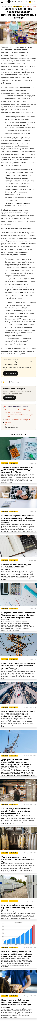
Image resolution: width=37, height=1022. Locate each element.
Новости (5, 463)
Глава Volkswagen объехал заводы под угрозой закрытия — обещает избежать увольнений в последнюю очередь (18, 519)
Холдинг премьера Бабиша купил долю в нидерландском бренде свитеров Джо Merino (17, 469)
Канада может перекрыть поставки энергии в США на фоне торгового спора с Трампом (18, 665)
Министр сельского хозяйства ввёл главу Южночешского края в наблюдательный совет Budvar (18, 713)
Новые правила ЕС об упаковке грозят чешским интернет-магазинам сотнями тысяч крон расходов (16, 1003)
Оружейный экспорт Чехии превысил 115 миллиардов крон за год (17, 859)
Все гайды (8, 422)
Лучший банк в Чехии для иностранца (17, 420)
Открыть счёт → (10, 373)
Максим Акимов (31, 6)
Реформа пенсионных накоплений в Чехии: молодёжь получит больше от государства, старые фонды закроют (18, 616)
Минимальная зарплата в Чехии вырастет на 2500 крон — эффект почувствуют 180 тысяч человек (16, 954)
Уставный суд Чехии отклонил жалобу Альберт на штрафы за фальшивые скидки (15, 811)
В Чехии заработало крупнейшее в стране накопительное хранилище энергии (17, 907)
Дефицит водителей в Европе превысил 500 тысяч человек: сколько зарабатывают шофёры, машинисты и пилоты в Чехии (16, 763)
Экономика (17, 6)
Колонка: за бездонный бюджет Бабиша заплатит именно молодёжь (16, 566)
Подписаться (9, 397)
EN (32, 2)
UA (34, 2)
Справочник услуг (11, 425)
